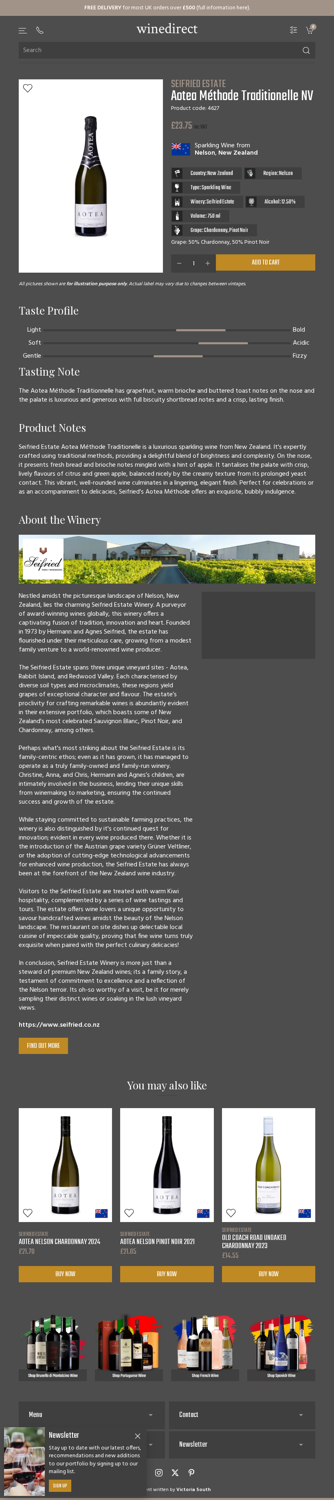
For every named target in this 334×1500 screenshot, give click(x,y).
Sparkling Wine (215, 145)
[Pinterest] (191, 1473)
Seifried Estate (198, 84)
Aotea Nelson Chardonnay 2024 (59, 1238)
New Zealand (238, 153)
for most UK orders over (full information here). (167, 8)
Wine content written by (167, 1490)
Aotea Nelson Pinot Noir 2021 (157, 1238)
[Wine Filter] (294, 30)
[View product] (65, 1165)
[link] (310, 30)
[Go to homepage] (167, 28)
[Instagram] (159, 1473)
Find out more (43, 1046)
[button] (23, 30)
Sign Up (60, 1486)
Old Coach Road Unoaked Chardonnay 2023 (254, 1238)
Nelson (205, 153)
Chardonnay (215, 230)
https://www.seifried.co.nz (59, 1025)
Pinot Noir (238, 230)
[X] (175, 1473)
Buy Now (65, 1274)
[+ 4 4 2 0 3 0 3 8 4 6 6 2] (40, 30)
